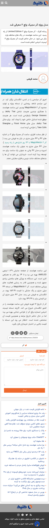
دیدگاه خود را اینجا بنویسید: (34, 364)
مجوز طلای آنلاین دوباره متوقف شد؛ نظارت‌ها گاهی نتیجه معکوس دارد (25, 425)
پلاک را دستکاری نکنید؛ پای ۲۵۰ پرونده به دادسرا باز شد (24, 432)
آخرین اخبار (42, 404)
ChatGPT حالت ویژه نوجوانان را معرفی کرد (27, 437)
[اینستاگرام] (18, 515)
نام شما (42, 356)
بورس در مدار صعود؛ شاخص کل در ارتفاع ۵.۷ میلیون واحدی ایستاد (26, 494)
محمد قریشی (32, 79)
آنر (23, 345)
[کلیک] (40, 3)
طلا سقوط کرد (38, 441)
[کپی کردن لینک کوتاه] (24, 337)
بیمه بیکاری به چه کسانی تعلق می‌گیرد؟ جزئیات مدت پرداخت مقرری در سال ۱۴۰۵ (24, 487)
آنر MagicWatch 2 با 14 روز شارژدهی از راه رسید (25, 142)
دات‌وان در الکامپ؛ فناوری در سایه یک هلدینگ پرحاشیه (26, 460)
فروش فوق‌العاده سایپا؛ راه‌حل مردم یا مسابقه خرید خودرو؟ (24, 467)
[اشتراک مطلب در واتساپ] (13, 333)
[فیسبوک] (17, 333)
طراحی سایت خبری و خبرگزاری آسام (22, 524)
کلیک (12, 519)
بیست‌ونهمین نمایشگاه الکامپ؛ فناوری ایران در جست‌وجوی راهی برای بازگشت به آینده (26, 480)
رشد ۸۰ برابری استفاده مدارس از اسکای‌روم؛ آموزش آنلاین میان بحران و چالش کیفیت (25, 415)
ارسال (25, 390)
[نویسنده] (43, 79)
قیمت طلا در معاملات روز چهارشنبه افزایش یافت (25, 420)
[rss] (31, 515)
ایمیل (22, 356)
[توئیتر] (21, 333)
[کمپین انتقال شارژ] (24, 92)
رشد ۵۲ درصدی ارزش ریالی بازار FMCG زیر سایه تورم (25, 453)
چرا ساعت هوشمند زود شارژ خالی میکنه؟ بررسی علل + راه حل (23, 446)
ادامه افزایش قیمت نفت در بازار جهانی (29, 409)
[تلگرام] (25, 333)
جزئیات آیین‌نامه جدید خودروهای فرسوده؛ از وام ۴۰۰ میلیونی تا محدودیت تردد (24, 473)
